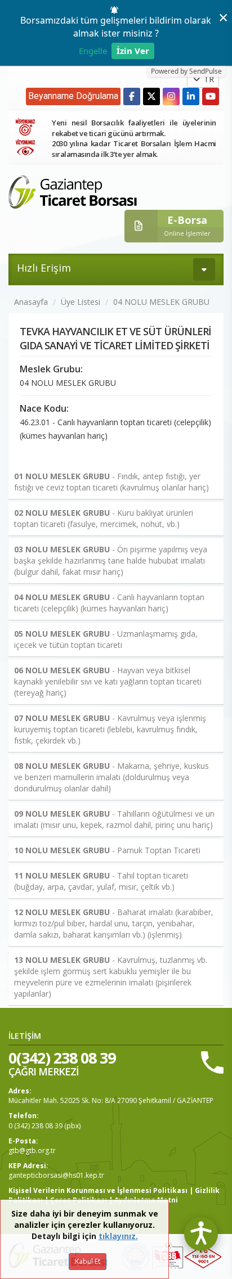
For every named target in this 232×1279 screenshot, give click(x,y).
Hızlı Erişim (44, 267)
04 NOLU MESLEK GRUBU (161, 301)
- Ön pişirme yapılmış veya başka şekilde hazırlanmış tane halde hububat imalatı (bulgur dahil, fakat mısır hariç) (110, 560)
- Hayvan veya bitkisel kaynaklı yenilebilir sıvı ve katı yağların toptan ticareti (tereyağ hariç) (108, 681)
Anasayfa (31, 301)
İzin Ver (133, 50)
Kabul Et (87, 1261)
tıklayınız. (118, 1236)
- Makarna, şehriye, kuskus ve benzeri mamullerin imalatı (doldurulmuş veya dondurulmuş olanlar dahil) (111, 777)
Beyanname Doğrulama (73, 96)
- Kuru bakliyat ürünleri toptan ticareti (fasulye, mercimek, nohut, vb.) (103, 518)
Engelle (93, 50)
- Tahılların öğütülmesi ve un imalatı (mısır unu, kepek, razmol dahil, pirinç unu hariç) (114, 819)
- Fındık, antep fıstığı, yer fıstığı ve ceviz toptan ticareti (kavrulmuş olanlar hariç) (111, 482)
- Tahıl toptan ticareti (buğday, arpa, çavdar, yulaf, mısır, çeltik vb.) (101, 881)
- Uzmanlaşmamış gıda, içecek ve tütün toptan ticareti (106, 639)
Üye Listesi (80, 301)
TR (208, 79)
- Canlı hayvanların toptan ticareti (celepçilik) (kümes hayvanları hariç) (109, 603)
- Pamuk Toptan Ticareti (107, 850)
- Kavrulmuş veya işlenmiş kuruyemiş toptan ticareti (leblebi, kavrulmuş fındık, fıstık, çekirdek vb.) (110, 729)
